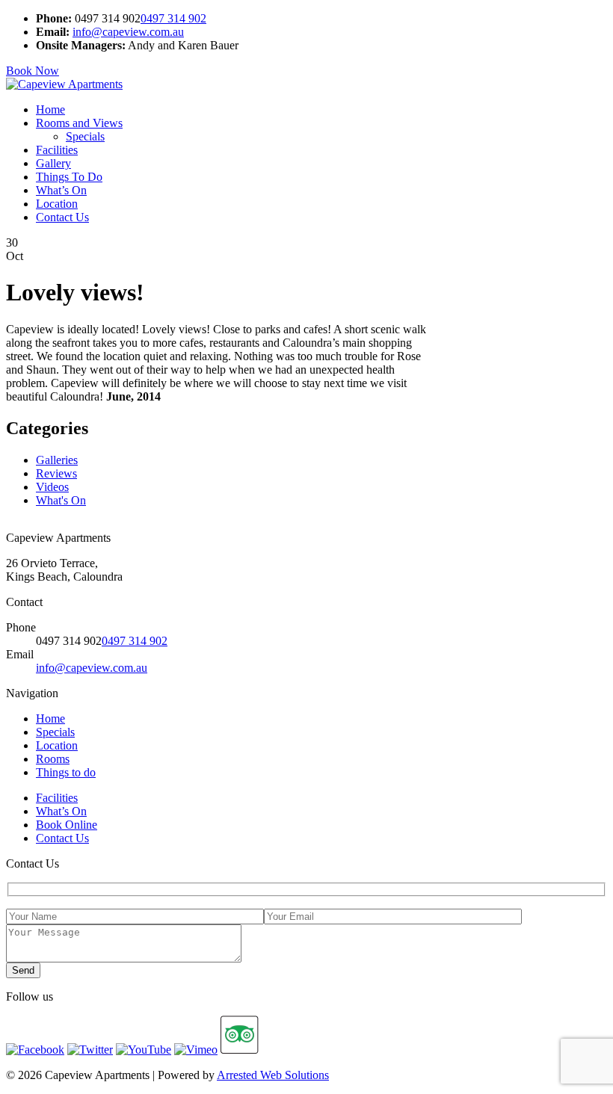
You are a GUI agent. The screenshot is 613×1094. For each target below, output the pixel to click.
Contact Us (62, 217)
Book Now (32, 70)
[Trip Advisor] (240, 1049)
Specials (85, 136)
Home (50, 109)
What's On (61, 500)
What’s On (61, 190)
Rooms (53, 758)
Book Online (66, 824)
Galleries (57, 460)
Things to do (66, 772)
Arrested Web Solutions (273, 1075)
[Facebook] (35, 1049)
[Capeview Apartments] (64, 84)
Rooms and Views (79, 123)
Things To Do (69, 176)
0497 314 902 (173, 18)
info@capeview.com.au (128, 31)
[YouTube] (143, 1049)
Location (57, 203)
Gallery (53, 163)
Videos (52, 486)
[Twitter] (90, 1049)
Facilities (57, 149)
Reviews (56, 473)
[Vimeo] (196, 1049)
